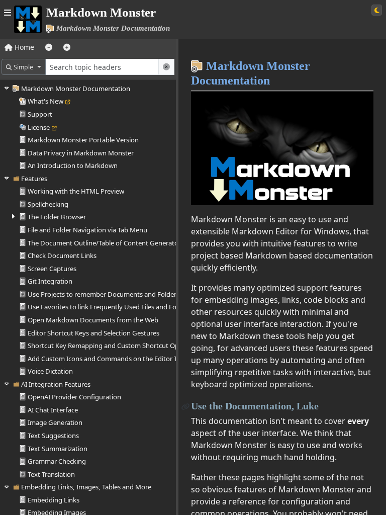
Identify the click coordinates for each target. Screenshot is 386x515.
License (39, 127)
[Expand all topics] (67, 47)
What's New (45, 101)
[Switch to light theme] (376, 10)
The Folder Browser (57, 216)
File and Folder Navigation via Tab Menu (87, 229)
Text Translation (51, 474)
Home (23, 47)
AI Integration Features (55, 384)
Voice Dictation (50, 371)
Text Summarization (57, 448)
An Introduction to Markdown (73, 165)
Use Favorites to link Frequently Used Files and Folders (109, 306)
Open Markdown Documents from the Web (93, 319)
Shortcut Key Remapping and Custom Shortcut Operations (116, 345)
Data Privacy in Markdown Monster (81, 152)
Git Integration (50, 281)
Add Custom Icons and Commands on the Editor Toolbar (112, 358)
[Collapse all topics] (49, 47)
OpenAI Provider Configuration (74, 396)
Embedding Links (53, 499)
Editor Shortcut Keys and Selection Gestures (93, 332)
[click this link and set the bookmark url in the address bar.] (185, 406)
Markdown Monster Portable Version (83, 139)
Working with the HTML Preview (76, 191)
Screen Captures (52, 268)
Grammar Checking (57, 461)
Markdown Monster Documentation (75, 88)
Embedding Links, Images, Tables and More (86, 486)
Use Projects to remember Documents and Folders (103, 294)
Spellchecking (48, 204)
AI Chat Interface (53, 409)
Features (34, 178)
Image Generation (55, 422)
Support (40, 114)
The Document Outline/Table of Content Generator (104, 242)
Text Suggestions (53, 435)
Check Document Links (62, 255)
